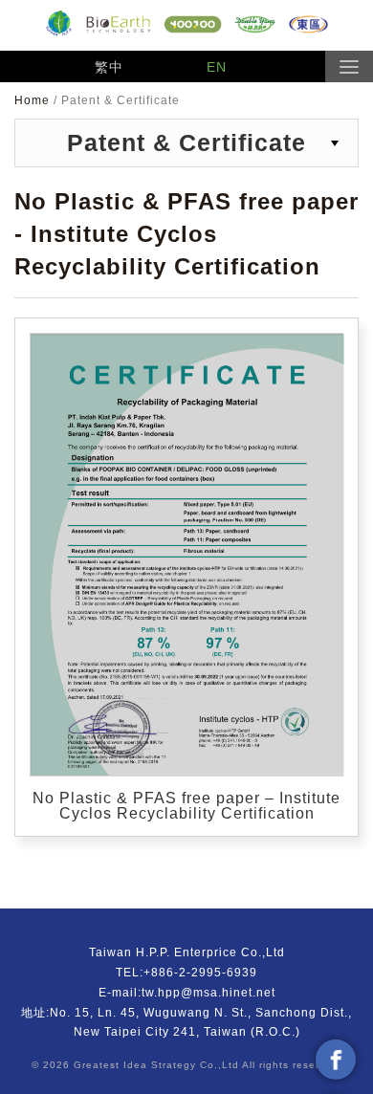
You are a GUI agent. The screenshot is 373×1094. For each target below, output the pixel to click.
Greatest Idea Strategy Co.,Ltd (156, 1065)
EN (217, 67)
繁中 (109, 67)
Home (34, 100)
